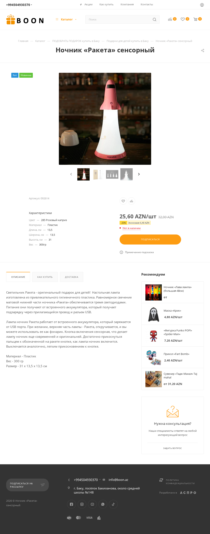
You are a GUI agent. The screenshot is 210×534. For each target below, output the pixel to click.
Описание (18, 276)
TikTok (113, 504)
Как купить (45, 276)
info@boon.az (118, 480)
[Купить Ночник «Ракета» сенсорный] (105, 119)
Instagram (82, 504)
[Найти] (155, 19)
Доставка (71, 276)
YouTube (92, 504)
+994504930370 (18, 5)
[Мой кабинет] (202, 5)
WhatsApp (102, 504)
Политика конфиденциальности (180, 482)
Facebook (71, 504)
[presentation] (70, 174)
